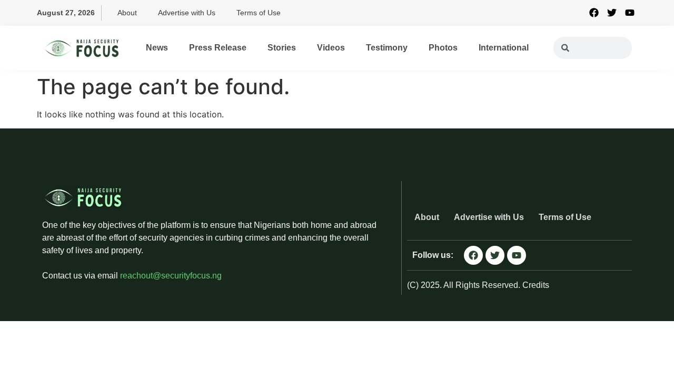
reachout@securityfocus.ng (171, 275)
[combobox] (592, 48)
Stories (281, 47)
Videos (331, 47)
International (504, 47)
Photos (443, 47)
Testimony (387, 47)
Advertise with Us (186, 12)
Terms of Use (258, 12)
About (127, 12)
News (157, 47)
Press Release (217, 47)
